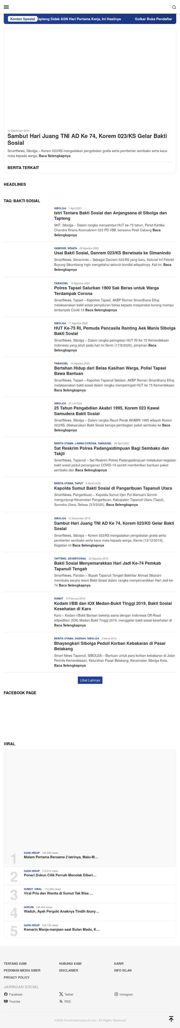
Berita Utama (63, 443)
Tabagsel (61, 283)
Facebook (15, 994)
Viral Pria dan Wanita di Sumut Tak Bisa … (58, 893)
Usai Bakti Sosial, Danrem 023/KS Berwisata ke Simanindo (112, 253)
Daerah (80, 638)
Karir (119, 963)
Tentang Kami (15, 963)
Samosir (60, 248)
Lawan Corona (85, 443)
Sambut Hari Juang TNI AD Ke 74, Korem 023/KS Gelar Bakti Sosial (87, 139)
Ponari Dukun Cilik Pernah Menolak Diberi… (60, 875)
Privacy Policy (17, 977)
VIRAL (38, 889)
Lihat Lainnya (90, 680)
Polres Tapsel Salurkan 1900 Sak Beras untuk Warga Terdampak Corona (106, 290)
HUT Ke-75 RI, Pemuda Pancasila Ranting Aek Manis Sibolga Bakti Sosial (115, 330)
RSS (67, 1001)
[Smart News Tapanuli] (90, 6)
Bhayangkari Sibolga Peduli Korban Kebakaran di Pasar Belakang (110, 646)
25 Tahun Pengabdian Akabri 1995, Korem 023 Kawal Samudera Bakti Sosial (106, 410)
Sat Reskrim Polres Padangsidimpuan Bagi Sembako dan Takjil (111, 451)
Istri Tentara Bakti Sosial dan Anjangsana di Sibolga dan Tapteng (110, 215)
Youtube (14, 1001)
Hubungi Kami (70, 963)
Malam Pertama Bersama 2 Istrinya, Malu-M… (61, 857)
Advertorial (77, 558)
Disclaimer (68, 970)
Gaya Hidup (32, 853)
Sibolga (60, 208)
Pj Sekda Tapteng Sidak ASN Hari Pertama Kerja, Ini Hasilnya (61, 19)
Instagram (126, 994)
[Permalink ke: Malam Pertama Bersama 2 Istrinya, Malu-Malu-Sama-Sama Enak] (90, 798)
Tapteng (60, 558)
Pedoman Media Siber (22, 970)
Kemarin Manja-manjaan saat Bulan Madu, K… (62, 929)
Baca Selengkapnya (55, 155)
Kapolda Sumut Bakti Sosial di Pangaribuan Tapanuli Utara (113, 488)
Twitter (68, 994)
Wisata (72, 248)
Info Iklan (122, 970)
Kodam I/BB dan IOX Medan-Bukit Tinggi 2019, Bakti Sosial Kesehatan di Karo (113, 606)
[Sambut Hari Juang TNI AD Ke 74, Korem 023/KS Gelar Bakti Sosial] (90, 76)
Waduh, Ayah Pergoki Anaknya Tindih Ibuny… (61, 911)
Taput (79, 483)
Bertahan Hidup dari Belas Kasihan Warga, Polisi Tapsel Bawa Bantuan (110, 370)
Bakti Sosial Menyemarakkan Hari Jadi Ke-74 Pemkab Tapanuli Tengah (107, 565)
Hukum (29, 907)
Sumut (58, 598)
